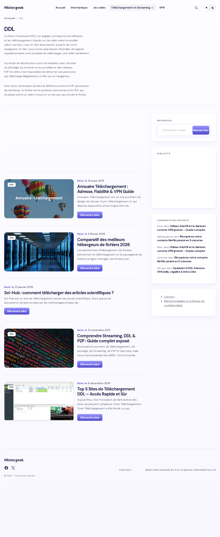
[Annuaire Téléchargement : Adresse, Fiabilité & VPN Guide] (39, 198)
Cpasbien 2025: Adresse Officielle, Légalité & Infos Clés (181, 270)
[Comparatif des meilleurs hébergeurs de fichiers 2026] (39, 251)
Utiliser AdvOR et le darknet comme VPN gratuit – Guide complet (181, 228)
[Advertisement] (73, 139)
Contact (169, 296)
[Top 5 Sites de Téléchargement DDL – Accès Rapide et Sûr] (39, 401)
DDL (12, 184)
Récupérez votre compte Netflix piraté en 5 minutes (180, 238)
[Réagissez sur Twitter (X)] (13, 467)
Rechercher (201, 130)
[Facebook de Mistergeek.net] (6, 467)
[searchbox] (174, 130)
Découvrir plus (89, 215)
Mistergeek (13, 7)
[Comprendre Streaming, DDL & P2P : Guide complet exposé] (39, 348)
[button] (196, 7)
